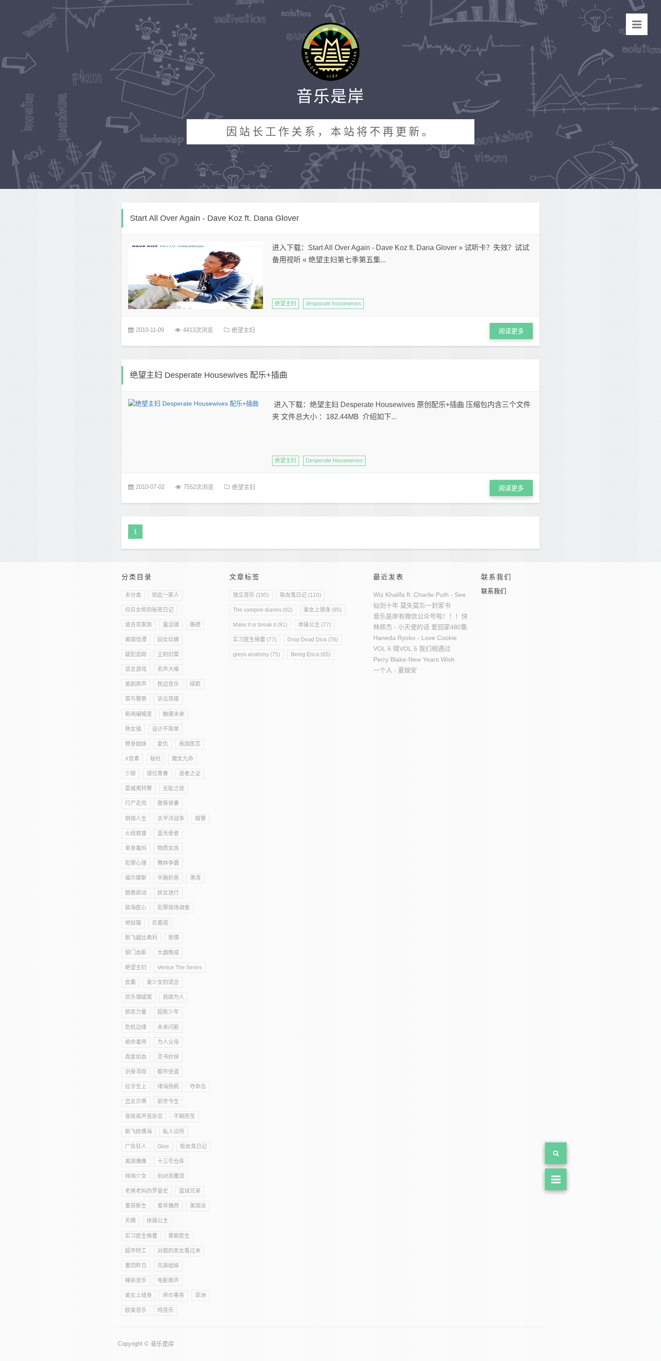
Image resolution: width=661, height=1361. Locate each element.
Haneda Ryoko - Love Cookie (415, 637)
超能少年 (168, 1012)
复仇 (162, 744)
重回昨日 (136, 1266)
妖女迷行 (168, 893)
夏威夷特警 (138, 788)
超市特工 (136, 1251)
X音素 (132, 759)
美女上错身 (138, 1295)
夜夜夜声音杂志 (144, 1116)
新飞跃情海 (138, 1131)
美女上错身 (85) (323, 610)
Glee (163, 1146)
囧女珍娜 (168, 639)
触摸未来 (173, 714)
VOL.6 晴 (386, 648)
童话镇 (171, 625)
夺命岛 (198, 1086)
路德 (195, 625)
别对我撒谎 (170, 1176)
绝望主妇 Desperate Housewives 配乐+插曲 (208, 375)
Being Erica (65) (310, 654)
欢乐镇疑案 (138, 997)
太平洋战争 (170, 818)
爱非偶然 (168, 1206)
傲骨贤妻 (168, 803)
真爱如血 (136, 1057)
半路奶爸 (168, 878)
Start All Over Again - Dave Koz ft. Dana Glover (214, 218)
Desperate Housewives (334, 460)
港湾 (195, 878)
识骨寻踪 (136, 1072)
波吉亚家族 (138, 625)
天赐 (130, 1221)
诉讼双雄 (168, 699)
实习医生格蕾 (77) (255, 639)
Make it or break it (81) (260, 625)
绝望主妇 (285, 303)
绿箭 (195, 684)
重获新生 (136, 1206)
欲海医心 (136, 907)
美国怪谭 (136, 639)
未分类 (133, 595)
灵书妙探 (168, 1057)
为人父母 (168, 1042)
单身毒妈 (136, 848)
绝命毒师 (136, 1042)
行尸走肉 (136, 803)
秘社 (155, 759)
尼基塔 (160, 923)
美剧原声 (136, 684)
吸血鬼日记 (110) (300, 595)
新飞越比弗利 (141, 938)
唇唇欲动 (136, 893)
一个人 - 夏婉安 (395, 670)
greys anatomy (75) (256, 654)
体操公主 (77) (314, 625)
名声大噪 (168, 669)
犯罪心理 (136, 863)
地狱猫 (133, 923)
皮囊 (130, 982)
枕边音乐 (168, 684)
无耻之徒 (173, 788)
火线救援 (136, 833)
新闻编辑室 (138, 714)
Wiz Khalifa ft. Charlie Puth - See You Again (434, 594)
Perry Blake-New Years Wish (414, 659)
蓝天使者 (168, 833)
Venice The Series (179, 967)
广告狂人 (136, 1146)
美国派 (198, 1206)
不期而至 (184, 1116)
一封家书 (438, 605)
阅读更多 (511, 331)
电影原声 (168, 1280)
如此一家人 (165, 595)
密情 (173, 938)
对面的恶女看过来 (179, 1251)
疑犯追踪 (136, 654)
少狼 (130, 773)
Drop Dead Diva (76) (312, 639)
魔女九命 (182, 759)
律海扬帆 (168, 1086)
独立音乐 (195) (251, 595)
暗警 (200, 818)
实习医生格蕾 (141, 1236)
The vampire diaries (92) (263, 610)
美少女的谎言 (163, 982)
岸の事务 (173, 1295)
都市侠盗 (168, 1072)
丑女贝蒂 (136, 1101)
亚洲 (200, 1295)
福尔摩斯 (136, 878)
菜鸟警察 (136, 699)
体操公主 (157, 1221)
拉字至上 (136, 1086)
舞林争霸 (168, 863)
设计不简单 (165, 729)
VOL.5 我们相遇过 (425, 648)
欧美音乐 (136, 1310)
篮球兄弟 (190, 1191)
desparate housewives (333, 303)
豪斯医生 (179, 1236)
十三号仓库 (170, 1161)
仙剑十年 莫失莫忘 (399, 605)
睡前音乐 (136, 1280)
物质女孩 (168, 848)
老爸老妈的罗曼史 (146, 1191)
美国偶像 (136, 1161)
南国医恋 (190, 744)
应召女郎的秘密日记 (149, 610)
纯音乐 (165, 1310)
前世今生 (168, 1101)
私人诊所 (173, 1131)
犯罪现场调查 (173, 907)
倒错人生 (136, 818)
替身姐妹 (136, 744)
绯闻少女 (136, 1176)
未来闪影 (168, 1027)
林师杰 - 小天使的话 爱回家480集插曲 (426, 627)
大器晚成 (168, 952)
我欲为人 (173, 997)
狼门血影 (136, 952)
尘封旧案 (168, 654)
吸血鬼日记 (193, 1146)
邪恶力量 (136, 1012)
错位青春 (157, 773)
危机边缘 (136, 1027)
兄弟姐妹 (168, 1266)
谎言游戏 (136, 669)
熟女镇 (133, 729)
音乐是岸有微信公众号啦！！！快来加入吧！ (436, 616)
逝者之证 (190, 773)
